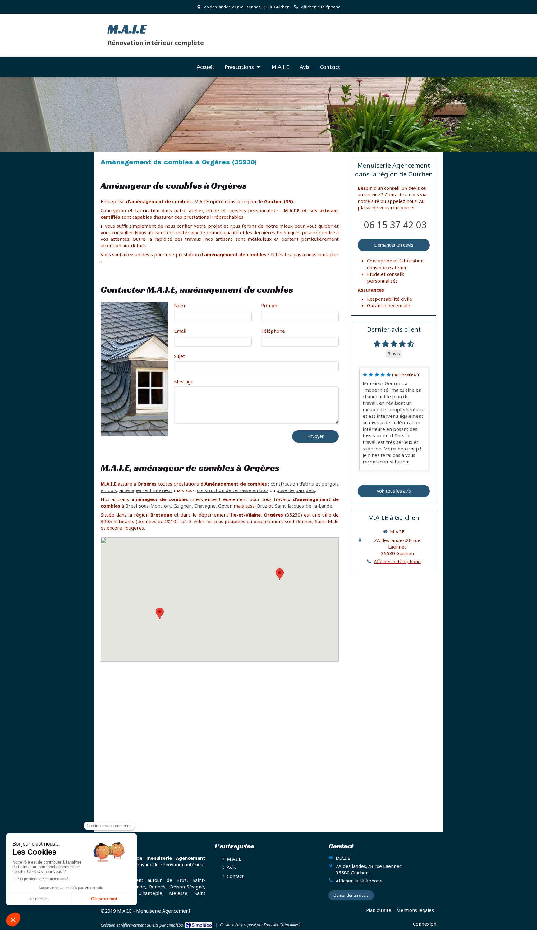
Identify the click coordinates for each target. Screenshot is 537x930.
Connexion (424, 924)
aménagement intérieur (145, 490)
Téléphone (273, 331)
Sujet (179, 356)
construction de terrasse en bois (232, 490)
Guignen (182, 506)
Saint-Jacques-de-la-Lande (303, 506)
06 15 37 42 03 (395, 224)
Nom (179, 305)
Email (180, 331)
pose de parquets (295, 490)
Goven (225, 506)
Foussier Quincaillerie (282, 925)
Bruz (262, 506)
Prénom (270, 305)
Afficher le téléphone (321, 7)
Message (184, 381)
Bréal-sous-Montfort (148, 506)
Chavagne (205, 506)
